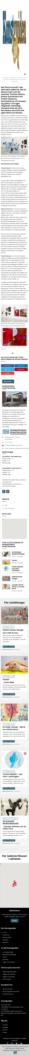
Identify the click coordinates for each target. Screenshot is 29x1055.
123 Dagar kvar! (8, 677)
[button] (15, 884)
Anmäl (14, 921)
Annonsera (5, 940)
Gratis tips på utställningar (9, 954)
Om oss (5, 932)
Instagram (5, 1027)
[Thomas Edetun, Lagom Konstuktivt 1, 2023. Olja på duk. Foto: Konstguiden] (14, 337)
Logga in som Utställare (9, 974)
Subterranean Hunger (17, 578)
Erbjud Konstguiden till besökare (11, 991)
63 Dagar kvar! (8, 627)
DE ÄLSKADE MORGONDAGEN (18, 553)
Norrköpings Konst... (8, 649)
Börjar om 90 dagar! (10, 818)
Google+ (7, 373)
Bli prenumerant (7, 937)
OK (15, 1052)
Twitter (8, 369)
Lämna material (7, 979)
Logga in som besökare (9, 962)
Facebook (8, 366)
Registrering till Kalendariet (9, 971)
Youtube (5, 1032)
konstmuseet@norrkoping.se (14, 445)
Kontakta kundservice (8, 994)
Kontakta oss (6, 935)
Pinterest (21, 369)
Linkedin (21, 366)
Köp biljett (8, 381)
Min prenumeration (8, 989)
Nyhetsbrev (6, 942)
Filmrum (5, 957)
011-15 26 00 (8, 442)
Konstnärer (5, 959)
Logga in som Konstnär (9, 976)
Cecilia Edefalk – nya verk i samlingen (18, 568)
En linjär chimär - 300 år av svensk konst (18, 587)
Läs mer (23, 1050)
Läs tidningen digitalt (8, 952)
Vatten (14, 560)
